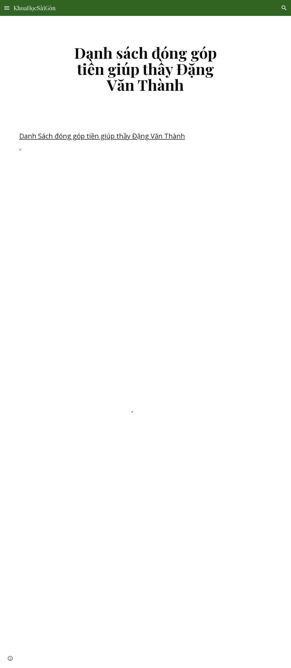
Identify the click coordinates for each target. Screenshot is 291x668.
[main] (145, 69)
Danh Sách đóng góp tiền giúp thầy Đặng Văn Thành (102, 135)
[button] (7, 8)
